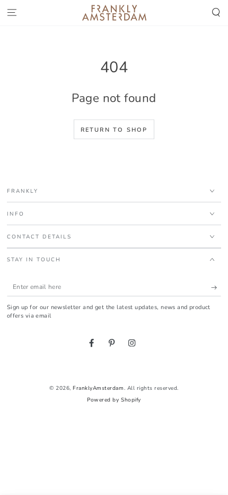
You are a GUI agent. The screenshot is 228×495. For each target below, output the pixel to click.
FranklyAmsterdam (98, 388)
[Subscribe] (216, 287)
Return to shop (114, 130)
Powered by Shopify (114, 400)
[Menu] (11, 13)
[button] (216, 13)
